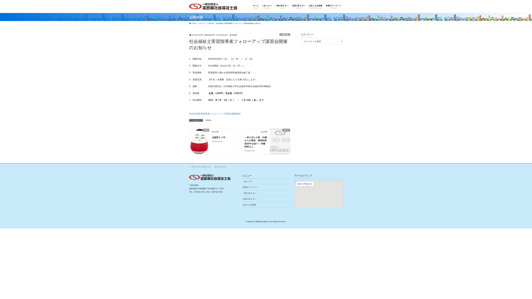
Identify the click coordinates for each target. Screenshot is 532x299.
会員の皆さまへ (249, 199)
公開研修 (284, 35)
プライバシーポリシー (201, 167)
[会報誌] (199, 135)
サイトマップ (220, 167)
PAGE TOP (518, 287)
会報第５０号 (218, 137)
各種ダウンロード (250, 187)
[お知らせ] (280, 134)
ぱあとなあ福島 (249, 205)
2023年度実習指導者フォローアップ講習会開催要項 (215, 114)
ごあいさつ (247, 181)
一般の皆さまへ (249, 193)
